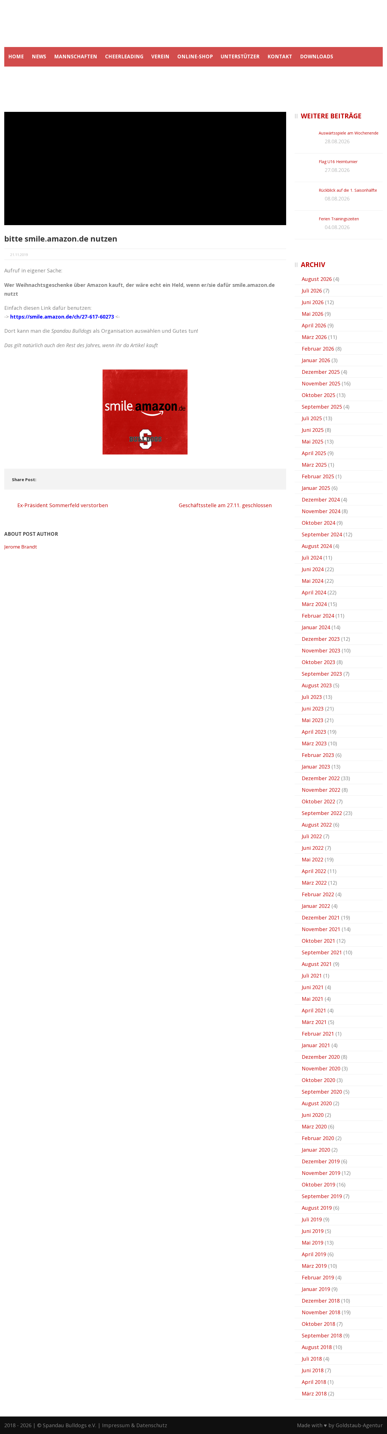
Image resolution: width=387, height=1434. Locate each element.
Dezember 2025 (321, 371)
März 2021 (314, 1022)
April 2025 (314, 453)
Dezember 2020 (321, 1056)
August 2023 (317, 685)
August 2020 (317, 1103)
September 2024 (322, 534)
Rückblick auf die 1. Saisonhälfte (348, 190)
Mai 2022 (312, 859)
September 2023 (322, 673)
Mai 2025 (312, 441)
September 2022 (322, 813)
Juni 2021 (313, 987)
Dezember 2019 (321, 1161)
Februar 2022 (318, 894)
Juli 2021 (312, 975)
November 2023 (321, 650)
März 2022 (314, 882)
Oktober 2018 (318, 1323)
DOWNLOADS (316, 56)
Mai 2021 (312, 998)
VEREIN (160, 56)
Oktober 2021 (318, 940)
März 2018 (314, 1393)
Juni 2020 (313, 1114)
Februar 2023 (318, 755)
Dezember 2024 (321, 499)
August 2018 (317, 1347)
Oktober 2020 (318, 1080)
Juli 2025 (312, 418)
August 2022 (317, 824)
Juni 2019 (313, 1231)
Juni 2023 (313, 708)
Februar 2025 (318, 476)
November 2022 (321, 789)
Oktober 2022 (318, 801)
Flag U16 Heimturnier (338, 161)
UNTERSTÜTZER (240, 56)
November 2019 (321, 1173)
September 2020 (322, 1091)
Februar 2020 (318, 1138)
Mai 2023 (312, 720)
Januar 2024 (316, 627)
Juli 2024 (312, 557)
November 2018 (321, 1312)
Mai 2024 (312, 580)
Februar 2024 (318, 615)
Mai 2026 (312, 313)
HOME (16, 56)
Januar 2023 (316, 766)
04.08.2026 (337, 227)
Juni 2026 (313, 302)
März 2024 (314, 604)
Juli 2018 (312, 1358)
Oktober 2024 (318, 522)
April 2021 (314, 1010)
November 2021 (321, 929)
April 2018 (314, 1381)
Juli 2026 (312, 290)
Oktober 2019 (318, 1184)
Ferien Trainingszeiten (339, 218)
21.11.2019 (19, 254)
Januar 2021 (316, 1045)
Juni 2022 (313, 847)
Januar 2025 (316, 488)
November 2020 (321, 1068)
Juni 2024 (313, 569)
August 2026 (317, 279)
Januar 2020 (316, 1149)
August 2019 (317, 1207)
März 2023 (314, 743)
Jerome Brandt (20, 546)
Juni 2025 (313, 429)
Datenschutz (151, 1425)
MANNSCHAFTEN (75, 56)
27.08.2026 (337, 170)
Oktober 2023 (318, 662)
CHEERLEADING (124, 56)
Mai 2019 (312, 1242)
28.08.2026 (337, 141)
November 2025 (321, 383)
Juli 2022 (312, 836)
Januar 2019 (316, 1289)
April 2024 (314, 592)
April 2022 (314, 871)
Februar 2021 (318, 1033)
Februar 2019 (318, 1277)
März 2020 (314, 1126)
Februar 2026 (318, 348)
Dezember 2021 (321, 917)
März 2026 (314, 337)
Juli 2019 (312, 1219)
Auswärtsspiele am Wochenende (349, 133)
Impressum (116, 1425)
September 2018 (322, 1335)
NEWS (39, 56)
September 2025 (322, 406)
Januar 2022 (316, 905)
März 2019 (314, 1265)
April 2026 (314, 325)
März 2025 (314, 464)
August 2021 (317, 964)
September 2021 (322, 952)
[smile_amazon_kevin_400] (145, 168)
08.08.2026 (337, 198)
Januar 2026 (316, 360)
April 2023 (314, 731)
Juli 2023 (312, 696)
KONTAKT (279, 56)
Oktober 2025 (318, 395)
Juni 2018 (313, 1370)
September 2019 (322, 1196)
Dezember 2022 (321, 778)
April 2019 (314, 1254)
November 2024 (321, 511)
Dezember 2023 (321, 638)
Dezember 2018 (321, 1300)
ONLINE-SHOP (195, 56)
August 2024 (317, 546)
